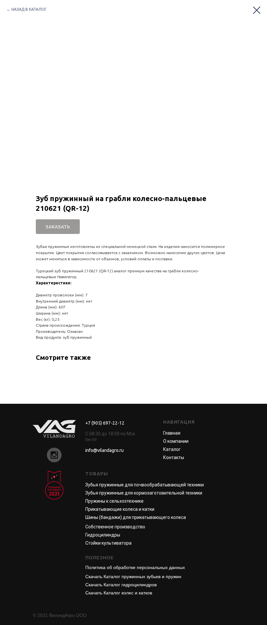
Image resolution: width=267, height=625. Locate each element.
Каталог (172, 449)
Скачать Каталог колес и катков (118, 592)
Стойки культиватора (108, 543)
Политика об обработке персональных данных (135, 567)
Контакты (173, 457)
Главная (171, 433)
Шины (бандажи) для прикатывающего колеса (135, 517)
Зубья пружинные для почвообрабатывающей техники (144, 484)
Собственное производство (115, 526)
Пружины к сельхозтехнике (114, 501)
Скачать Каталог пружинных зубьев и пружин (133, 576)
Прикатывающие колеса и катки (119, 509)
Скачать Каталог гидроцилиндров (121, 584)
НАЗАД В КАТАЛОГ (29, 9)
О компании (176, 441)
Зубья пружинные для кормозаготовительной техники (143, 493)
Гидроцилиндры (102, 534)
